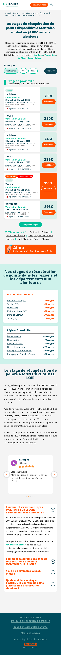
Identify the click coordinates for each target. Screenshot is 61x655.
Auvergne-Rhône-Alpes (19, 350)
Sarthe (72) (13, 304)
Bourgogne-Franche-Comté (21, 354)
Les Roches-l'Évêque (15, 235)
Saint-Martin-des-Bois (27, 239)
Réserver (48, 101)
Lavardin (10, 239)
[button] (56, 5)
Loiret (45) (12, 307)
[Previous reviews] (7, 474)
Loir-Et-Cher (15, 15)
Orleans (39, 58)
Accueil (8, 13)
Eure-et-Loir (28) (15, 314)
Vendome (38, 55)
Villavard (45, 239)
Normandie (13, 340)
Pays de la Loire (15, 343)
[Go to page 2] (30, 496)
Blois (53, 55)
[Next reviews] (54, 474)
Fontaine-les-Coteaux (40, 232)
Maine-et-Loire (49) (17, 311)
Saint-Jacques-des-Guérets (41, 235)
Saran (30, 58)
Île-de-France (14, 336)
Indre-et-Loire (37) (16, 300)
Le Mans (22, 58)
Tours (47, 55)
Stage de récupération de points (25, 13)
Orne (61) (12, 318)
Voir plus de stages (30, 225)
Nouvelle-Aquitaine (17, 347)
